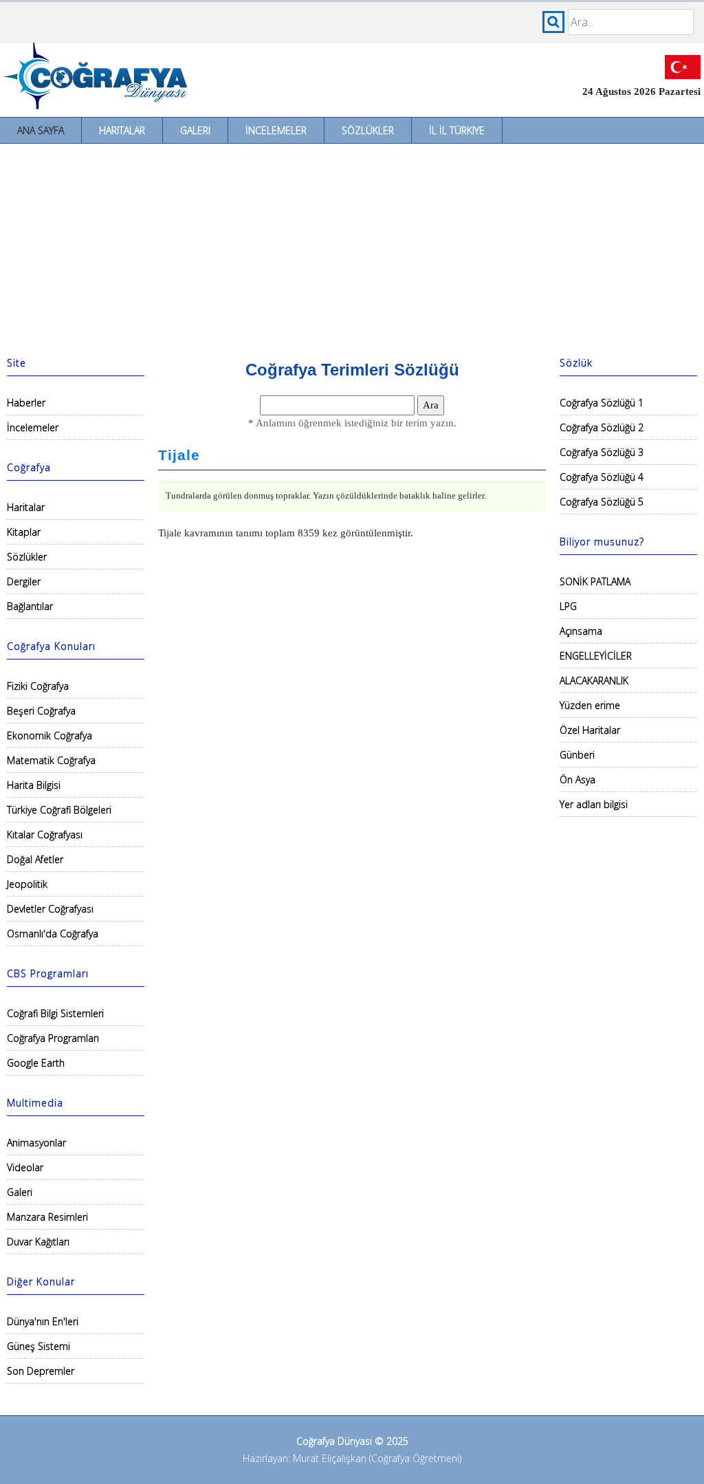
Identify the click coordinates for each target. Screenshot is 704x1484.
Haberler (26, 402)
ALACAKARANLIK (594, 680)
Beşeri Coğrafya (41, 710)
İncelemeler (276, 130)
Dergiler (24, 581)
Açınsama (581, 630)
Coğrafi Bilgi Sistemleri (55, 1013)
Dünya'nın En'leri (42, 1321)
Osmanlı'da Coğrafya (52, 933)
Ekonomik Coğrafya (49, 735)
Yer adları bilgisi (594, 804)
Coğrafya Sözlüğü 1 (602, 402)
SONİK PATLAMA (595, 581)
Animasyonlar (36, 1142)
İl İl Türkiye (457, 130)
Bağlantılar (30, 606)
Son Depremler (40, 1370)
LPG (568, 606)
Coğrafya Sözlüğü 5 (602, 501)
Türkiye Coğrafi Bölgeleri (59, 809)
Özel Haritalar (590, 729)
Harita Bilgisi (33, 785)
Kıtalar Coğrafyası (44, 834)
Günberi (577, 754)
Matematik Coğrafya (51, 760)
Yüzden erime (590, 705)
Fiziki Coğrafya (38, 685)
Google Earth (36, 1062)
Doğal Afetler (35, 859)
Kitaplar (24, 531)
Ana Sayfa (40, 130)
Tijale (179, 455)
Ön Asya (577, 779)
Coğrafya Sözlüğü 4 (602, 476)
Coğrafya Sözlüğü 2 (602, 427)
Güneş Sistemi (38, 1346)
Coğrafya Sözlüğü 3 (602, 452)
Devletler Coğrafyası (50, 908)
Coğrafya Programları (53, 1038)
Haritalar (122, 130)
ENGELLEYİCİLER (596, 655)
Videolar (25, 1167)
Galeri (195, 130)
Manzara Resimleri (47, 1216)
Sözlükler (368, 130)
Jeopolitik (27, 884)
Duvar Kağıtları (38, 1241)
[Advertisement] (352, 247)
